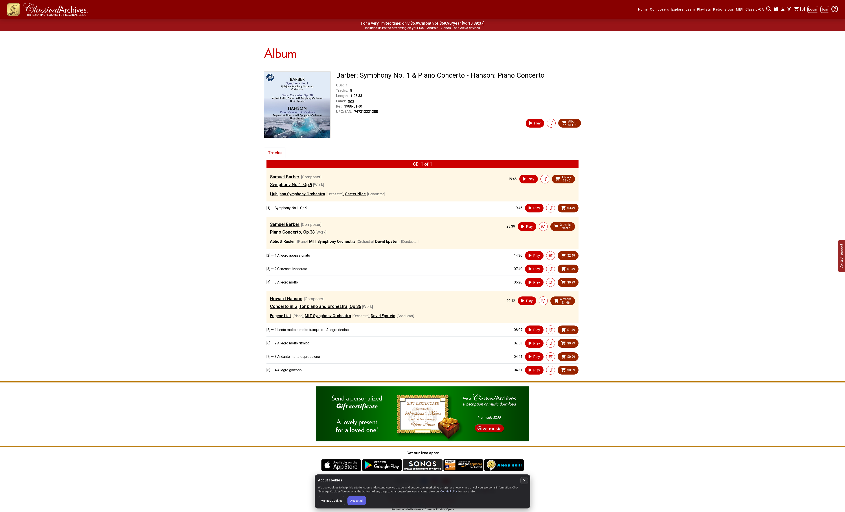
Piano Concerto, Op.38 (292, 232)
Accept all (356, 500)
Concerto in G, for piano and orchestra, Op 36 (315, 306)
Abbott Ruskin (283, 241)
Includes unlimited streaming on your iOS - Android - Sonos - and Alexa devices (422, 28)
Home (643, 9)
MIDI (739, 9)
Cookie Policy (448, 491)
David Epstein (387, 241)
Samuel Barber (284, 176)
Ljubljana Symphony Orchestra (297, 194)
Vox (351, 101)
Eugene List (280, 315)
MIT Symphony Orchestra (332, 241)
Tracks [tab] (275, 152)
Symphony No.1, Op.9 (291, 184)
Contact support (841, 256)
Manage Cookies (331, 500)
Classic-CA (755, 9)
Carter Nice (355, 194)
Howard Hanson (286, 298)
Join (824, 9)
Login (812, 9)
